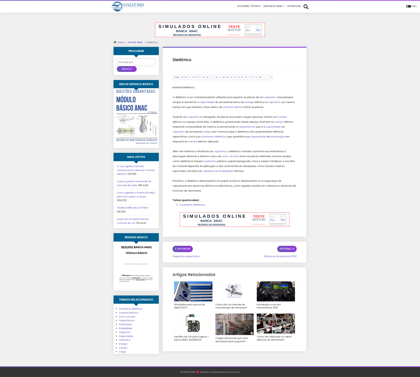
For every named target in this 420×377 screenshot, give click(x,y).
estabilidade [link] (225, 171)
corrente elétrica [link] (233, 107)
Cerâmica (124, 340)
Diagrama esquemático (186, 256)
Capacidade (126, 336)
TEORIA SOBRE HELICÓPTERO (132, 207)
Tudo (176, 77)
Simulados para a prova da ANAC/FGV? (189, 306)
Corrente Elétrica (128, 312)
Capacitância (126, 320)
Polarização (125, 324)
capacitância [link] (247, 126)
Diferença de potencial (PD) (280, 256)
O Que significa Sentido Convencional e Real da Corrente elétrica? (136, 170)
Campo (123, 347)
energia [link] (249, 102)
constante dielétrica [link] (213, 136)
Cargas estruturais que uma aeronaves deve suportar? (231, 340)
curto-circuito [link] (230, 156)
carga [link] (206, 131)
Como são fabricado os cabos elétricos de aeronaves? (274, 338)
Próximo (286, 248)
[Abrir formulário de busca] (306, 6)
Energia (123, 344)
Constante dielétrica (192, 204)
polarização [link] (277, 136)
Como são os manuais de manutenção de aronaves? (231, 306)
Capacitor (124, 332)
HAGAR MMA (135, 42)
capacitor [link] (270, 97)
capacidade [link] (207, 102)
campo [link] (282, 117)
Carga (122, 351)
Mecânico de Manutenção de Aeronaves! (220, 372)
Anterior (184, 248)
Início (121, 42)
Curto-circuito (127, 316)
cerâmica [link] (210, 161)
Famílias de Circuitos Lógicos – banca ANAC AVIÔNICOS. (191, 338)
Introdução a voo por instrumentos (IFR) (269, 306)
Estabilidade (125, 328)
